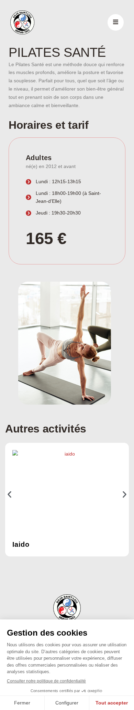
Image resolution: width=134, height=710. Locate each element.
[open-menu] (116, 22)
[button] (9, 494)
